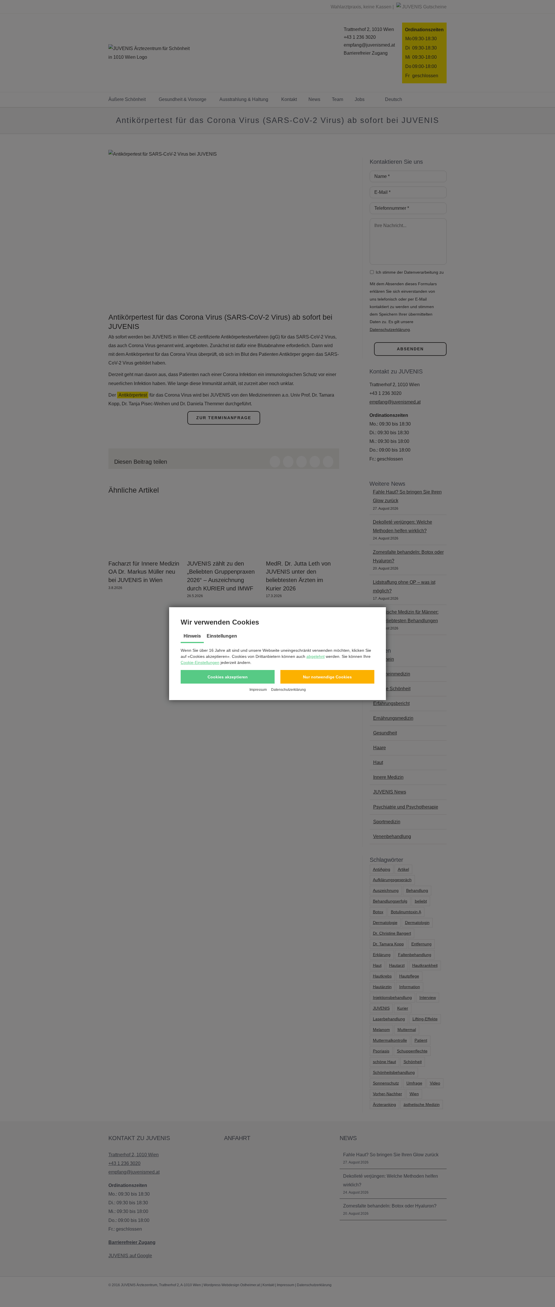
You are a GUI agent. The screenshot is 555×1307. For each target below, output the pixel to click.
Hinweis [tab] (192, 636)
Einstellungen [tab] (222, 636)
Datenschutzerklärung (288, 690)
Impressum (258, 690)
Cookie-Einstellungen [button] (200, 662)
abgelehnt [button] (315, 656)
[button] (228, 677)
